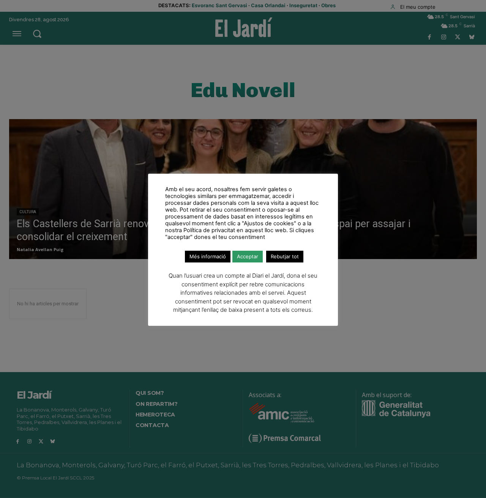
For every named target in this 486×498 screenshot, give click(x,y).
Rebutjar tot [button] (285, 256)
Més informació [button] (207, 256)
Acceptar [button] (247, 256)
